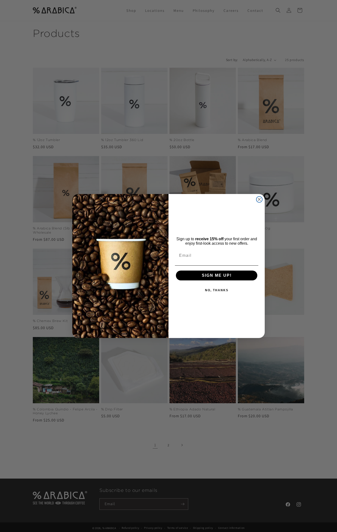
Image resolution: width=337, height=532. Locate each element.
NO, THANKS (216, 290)
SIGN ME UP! (217, 275)
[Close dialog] (259, 199)
